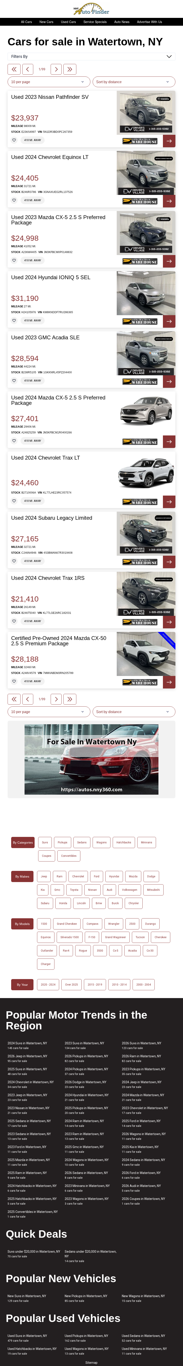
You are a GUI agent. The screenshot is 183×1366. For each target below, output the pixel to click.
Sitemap (91, 1362)
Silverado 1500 (69, 937)
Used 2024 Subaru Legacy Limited (51, 518)
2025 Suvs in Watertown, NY (27, 1071)
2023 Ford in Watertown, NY (27, 1149)
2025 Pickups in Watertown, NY (86, 1110)
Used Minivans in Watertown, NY (144, 1351)
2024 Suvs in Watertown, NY (27, 1045)
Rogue (83, 950)
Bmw (99, 903)
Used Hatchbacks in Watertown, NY (32, 1351)
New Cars (46, 21)
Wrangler (113, 923)
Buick (115, 903)
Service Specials (95, 21)
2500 (132, 923)
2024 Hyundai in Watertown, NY (87, 1097)
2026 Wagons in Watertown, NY (144, 1136)
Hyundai (114, 876)
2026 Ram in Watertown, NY (141, 1058)
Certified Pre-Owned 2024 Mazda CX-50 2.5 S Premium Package (58, 640)
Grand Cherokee (67, 923)
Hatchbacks (123, 842)
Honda (63, 903)
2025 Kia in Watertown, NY (140, 1149)
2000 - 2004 (143, 984)
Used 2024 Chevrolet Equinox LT (50, 157)
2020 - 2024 (48, 984)
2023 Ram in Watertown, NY (84, 1136)
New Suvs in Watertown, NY (27, 1298)
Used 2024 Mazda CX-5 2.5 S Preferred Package (58, 400)
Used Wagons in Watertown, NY (87, 1351)
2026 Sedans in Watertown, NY (86, 1175)
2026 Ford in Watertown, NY (141, 1175)
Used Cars (68, 21)
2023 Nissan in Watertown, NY (29, 1110)
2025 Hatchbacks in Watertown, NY (32, 1201)
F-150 (92, 937)
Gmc (57, 889)
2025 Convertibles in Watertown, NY (33, 1214)
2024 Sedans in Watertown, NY (143, 1162)
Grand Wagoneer (115, 937)
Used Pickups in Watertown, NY (86, 1338)
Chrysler (134, 903)
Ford (96, 876)
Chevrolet (78, 876)
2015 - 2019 (95, 984)
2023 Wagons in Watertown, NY (87, 1201)
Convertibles (69, 855)
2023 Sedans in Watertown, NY (29, 1136)
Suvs (45, 842)
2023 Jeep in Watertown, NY (27, 1097)
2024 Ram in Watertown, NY (84, 1123)
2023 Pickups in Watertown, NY (143, 1071)
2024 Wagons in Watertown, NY (87, 1162)
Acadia (132, 950)
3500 (100, 950)
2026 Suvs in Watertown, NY (141, 1045)
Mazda (133, 876)
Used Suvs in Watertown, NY (27, 1338)
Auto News (121, 21)
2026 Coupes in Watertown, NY (143, 1201)
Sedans (82, 842)
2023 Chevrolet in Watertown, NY (145, 1110)
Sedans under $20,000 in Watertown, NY (90, 1256)
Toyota (74, 889)
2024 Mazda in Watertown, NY (143, 1097)
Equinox (46, 937)
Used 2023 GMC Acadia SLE (45, 337)
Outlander (47, 950)
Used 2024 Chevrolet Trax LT (45, 457)
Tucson (140, 937)
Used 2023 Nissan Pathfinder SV (50, 97)
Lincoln (81, 903)
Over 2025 (71, 984)
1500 (44, 923)
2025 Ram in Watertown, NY (27, 1175)
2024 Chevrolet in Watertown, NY (31, 1084)
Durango (150, 923)
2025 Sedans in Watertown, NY (29, 1123)
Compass (92, 923)
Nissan (92, 889)
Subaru (45, 903)
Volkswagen (129, 889)
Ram (59, 876)
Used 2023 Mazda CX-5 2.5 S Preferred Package (58, 220)
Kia (43, 889)
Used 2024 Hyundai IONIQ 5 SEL (50, 277)
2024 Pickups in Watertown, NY (86, 1071)
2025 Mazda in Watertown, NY (29, 1162)
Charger (46, 964)
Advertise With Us (149, 21)
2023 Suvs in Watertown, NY (84, 1045)
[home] (91, 9)
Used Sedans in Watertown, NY (143, 1338)
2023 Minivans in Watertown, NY (87, 1188)
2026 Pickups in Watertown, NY (86, 1058)
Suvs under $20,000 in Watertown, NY (34, 1254)
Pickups (62, 842)
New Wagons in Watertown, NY (143, 1298)
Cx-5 (115, 950)
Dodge (151, 876)
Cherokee (160, 937)
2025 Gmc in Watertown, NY (84, 1149)
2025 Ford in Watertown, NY (141, 1123)
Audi (109, 889)
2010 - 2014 (119, 984)
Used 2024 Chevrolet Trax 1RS (48, 578)
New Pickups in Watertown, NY (86, 1298)
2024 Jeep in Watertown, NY (142, 1084)
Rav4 (66, 950)
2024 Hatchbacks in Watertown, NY (32, 1188)
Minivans (146, 842)
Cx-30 (150, 950)
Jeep (44, 876)
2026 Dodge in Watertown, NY (85, 1084)
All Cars (26, 21)
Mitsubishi (153, 889)
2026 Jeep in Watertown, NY (27, 1058)
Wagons (101, 842)
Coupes (46, 855)
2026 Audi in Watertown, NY (141, 1188)
